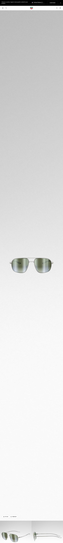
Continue (54, 2)
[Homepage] (31, 8)
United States (37, 2)
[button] (57, 8)
